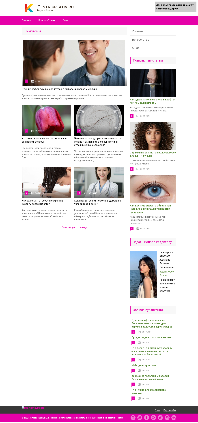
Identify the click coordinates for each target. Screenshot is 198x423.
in (167, 417)
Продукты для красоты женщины (151, 337)
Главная (26, 20)
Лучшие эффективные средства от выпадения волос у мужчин (59, 89)
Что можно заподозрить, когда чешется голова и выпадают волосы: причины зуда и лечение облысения (97, 141)
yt (139, 417)
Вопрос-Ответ (46, 20)
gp (153, 417)
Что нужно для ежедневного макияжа (148, 391)
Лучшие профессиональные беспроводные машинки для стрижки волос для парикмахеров (151, 323)
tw (160, 417)
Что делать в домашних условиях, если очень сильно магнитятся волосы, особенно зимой (152, 351)
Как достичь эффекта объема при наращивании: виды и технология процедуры (150, 209)
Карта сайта (170, 410)
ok (133, 417)
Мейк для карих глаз (143, 365)
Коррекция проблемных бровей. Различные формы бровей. (150, 377)
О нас (66, 20)
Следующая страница (74, 227)
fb (146, 417)
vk (173, 417)
